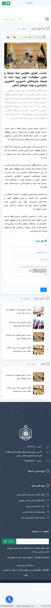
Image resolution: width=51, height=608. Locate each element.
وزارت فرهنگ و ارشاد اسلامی (34, 512)
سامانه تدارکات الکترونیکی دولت (33, 517)
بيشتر (24, 28)
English (30, 2)
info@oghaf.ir (29, 460)
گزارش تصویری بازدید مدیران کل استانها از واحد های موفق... (20, 324)
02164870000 (31, 446)
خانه (49, 606)
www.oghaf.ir (28, 557)
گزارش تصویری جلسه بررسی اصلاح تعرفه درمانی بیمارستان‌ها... (19, 349)
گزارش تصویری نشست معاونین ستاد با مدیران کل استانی (18, 311)
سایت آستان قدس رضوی (35, 506)
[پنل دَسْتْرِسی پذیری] (9, 599)
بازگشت (44, 606)
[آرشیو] (8, 37)
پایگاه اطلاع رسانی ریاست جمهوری (31, 500)
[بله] (8, 3)
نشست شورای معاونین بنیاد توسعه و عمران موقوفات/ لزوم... (18, 337)
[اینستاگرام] (4, 3)
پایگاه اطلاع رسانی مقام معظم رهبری (31, 494)
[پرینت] (14, 37)
